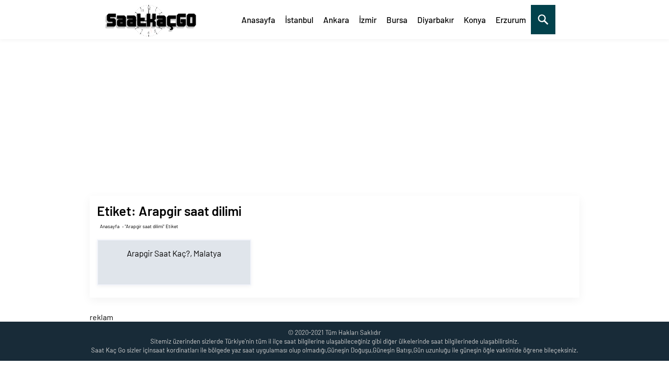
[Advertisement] (334, 112)
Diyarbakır (435, 19)
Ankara (336, 19)
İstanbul (299, 19)
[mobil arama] (543, 19)
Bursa (396, 19)
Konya (475, 19)
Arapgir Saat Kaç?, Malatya (174, 253)
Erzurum (511, 19)
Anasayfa (258, 19)
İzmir (368, 19)
